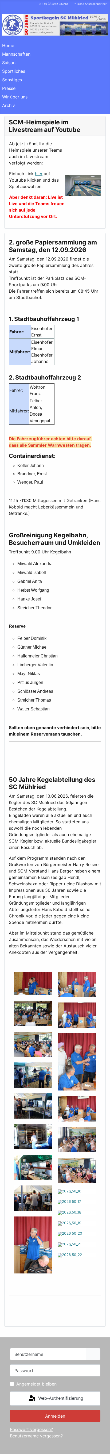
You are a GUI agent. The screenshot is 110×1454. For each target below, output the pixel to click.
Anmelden (55, 1416)
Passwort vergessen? (31, 1429)
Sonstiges (12, 79)
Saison (8, 62)
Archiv (8, 105)
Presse (8, 88)
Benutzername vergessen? (36, 1435)
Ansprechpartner (96, 3)
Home (8, 45)
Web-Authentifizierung (60, 1398)
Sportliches (13, 71)
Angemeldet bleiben (36, 1384)
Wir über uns (15, 97)
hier (38, 173)
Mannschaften (16, 54)
